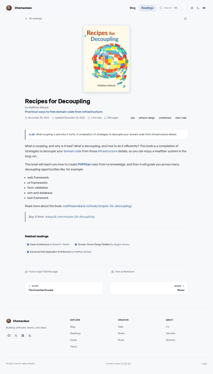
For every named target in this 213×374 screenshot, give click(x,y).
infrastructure (107, 151)
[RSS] (30, 336)
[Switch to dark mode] (198, 8)
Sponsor (170, 340)
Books (121, 333)
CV (167, 326)
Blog (132, 8)
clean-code (180, 118)
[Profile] (192, 8)
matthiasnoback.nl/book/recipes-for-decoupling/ (97, 206)
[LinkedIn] (23, 336)
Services (170, 333)
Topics (73, 346)
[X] (16, 336)
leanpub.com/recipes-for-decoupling (70, 216)
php (133, 118)
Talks (120, 326)
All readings (35, 18)
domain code (72, 151)
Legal (204, 363)
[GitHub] (9, 336)
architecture (165, 118)
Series (73, 340)
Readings (147, 8)
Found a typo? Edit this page (43, 271)
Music (121, 340)
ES (204, 8)
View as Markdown (124, 271)
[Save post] (185, 18)
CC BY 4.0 (126, 363)
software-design (147, 118)
